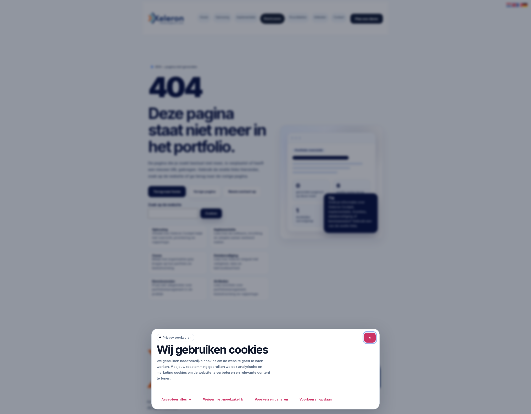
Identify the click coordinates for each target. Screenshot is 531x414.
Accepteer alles (176, 399)
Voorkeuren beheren (271, 399)
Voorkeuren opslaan (316, 399)
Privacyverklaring (172, 387)
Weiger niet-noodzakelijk (223, 399)
